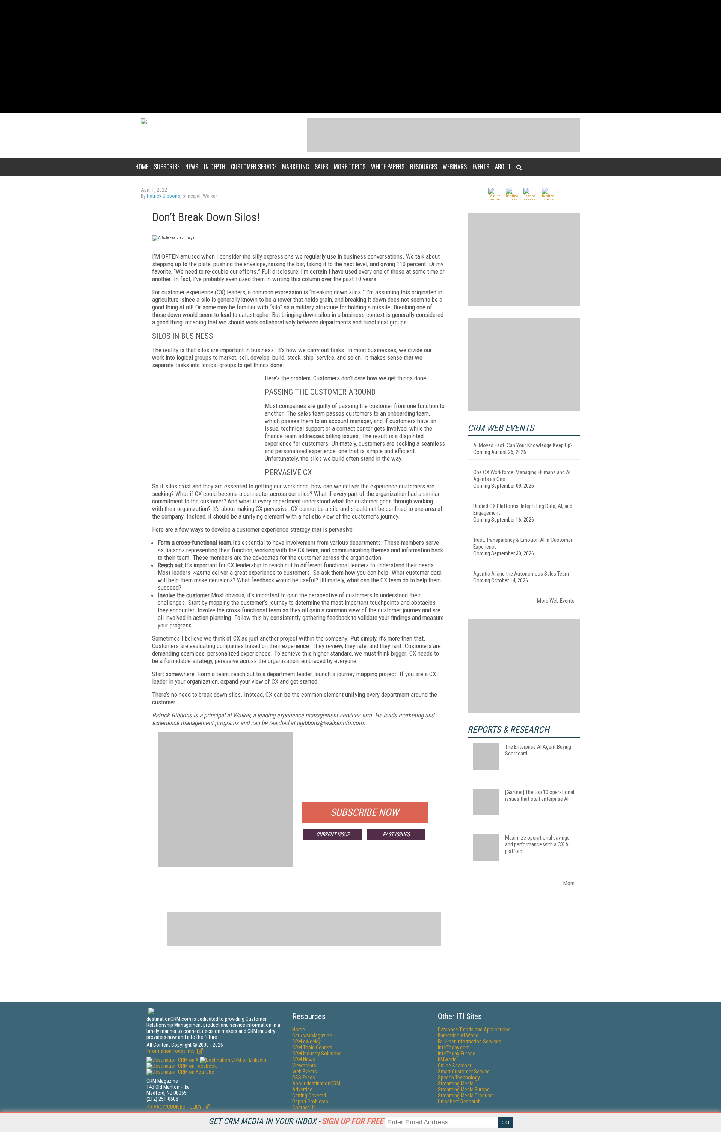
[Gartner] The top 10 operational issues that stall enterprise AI (539, 795)
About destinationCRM (316, 1084)
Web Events (304, 1072)
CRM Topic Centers (312, 1048)
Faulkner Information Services (469, 1042)
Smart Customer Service (464, 1072)
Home (141, 166)
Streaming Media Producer (466, 1096)
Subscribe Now (364, 812)
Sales (321, 166)
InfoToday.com (454, 1048)
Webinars (455, 166)
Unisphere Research (459, 1102)
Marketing (295, 166)
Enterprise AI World (458, 1036)
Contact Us (304, 1108)
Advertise (302, 1090)
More (569, 883)
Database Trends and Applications (474, 1029)
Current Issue (333, 834)
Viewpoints (304, 1066)
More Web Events (556, 600)
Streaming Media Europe (464, 1090)
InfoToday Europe (456, 1054)
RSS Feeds (303, 1078)
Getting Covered (309, 1096)
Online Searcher (454, 1066)
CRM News (303, 1060)
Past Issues (396, 834)
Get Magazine (312, 1036)
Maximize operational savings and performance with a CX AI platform (537, 844)
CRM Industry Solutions (317, 1054)
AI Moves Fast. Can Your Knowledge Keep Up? (523, 445)
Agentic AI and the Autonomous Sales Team (521, 573)
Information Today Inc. (170, 1051)
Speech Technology (459, 1078)
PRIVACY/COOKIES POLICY (174, 1107)
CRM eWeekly (306, 1042)
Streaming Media (456, 1084)
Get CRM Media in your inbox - (295, 1121)
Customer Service (253, 166)
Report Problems (310, 1102)
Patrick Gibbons (163, 196)
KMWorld (447, 1060)
